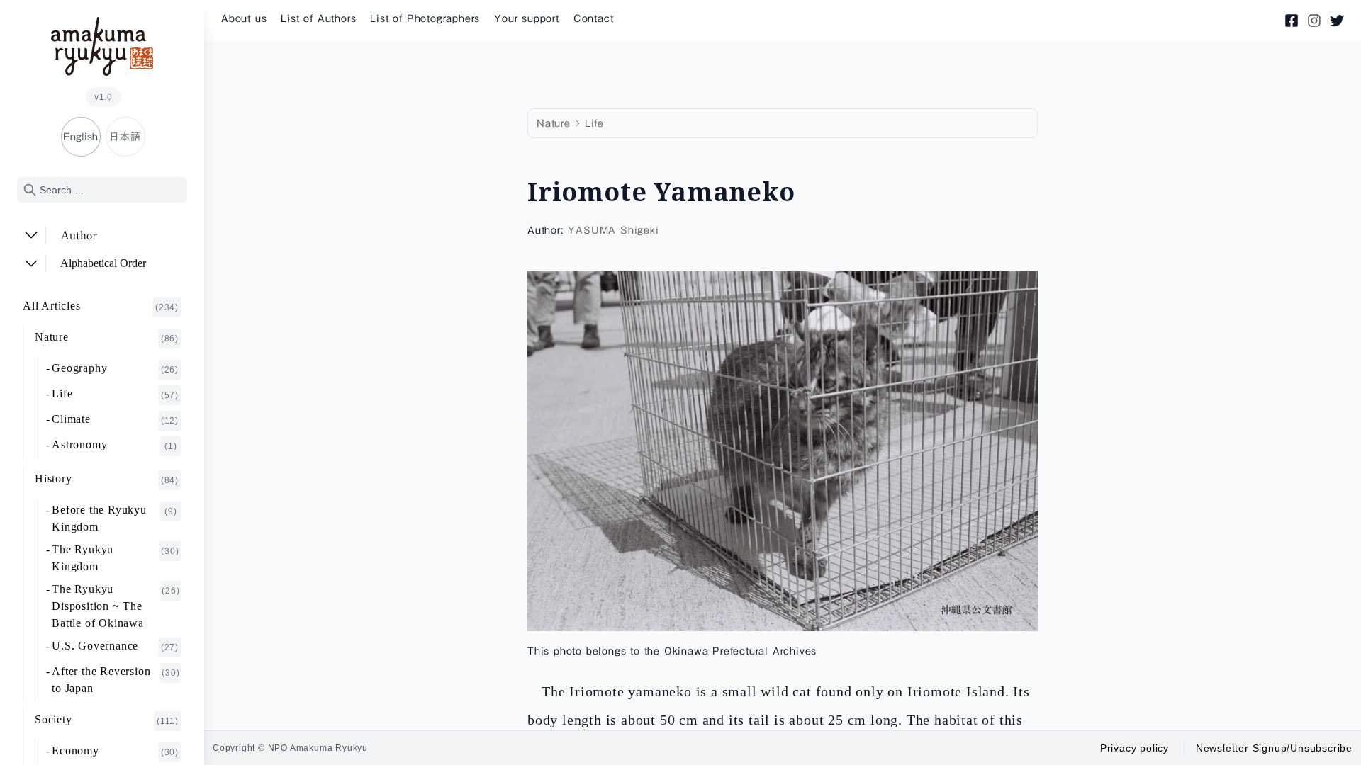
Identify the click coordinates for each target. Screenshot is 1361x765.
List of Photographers (425, 18)
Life (115, 393)
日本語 (124, 137)
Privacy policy (1134, 748)
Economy (115, 750)
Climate (115, 419)
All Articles (101, 306)
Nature (107, 337)
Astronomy (114, 444)
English (80, 137)
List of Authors (318, 18)
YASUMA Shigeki (613, 230)
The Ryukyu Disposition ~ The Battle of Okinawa (115, 606)
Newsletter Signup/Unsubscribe (1274, 748)
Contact (593, 18)
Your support (526, 18)
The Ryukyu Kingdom (115, 557)
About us (244, 18)
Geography (115, 368)
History (107, 478)
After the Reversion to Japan (115, 679)
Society (107, 719)
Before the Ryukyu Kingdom (114, 518)
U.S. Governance (115, 646)
